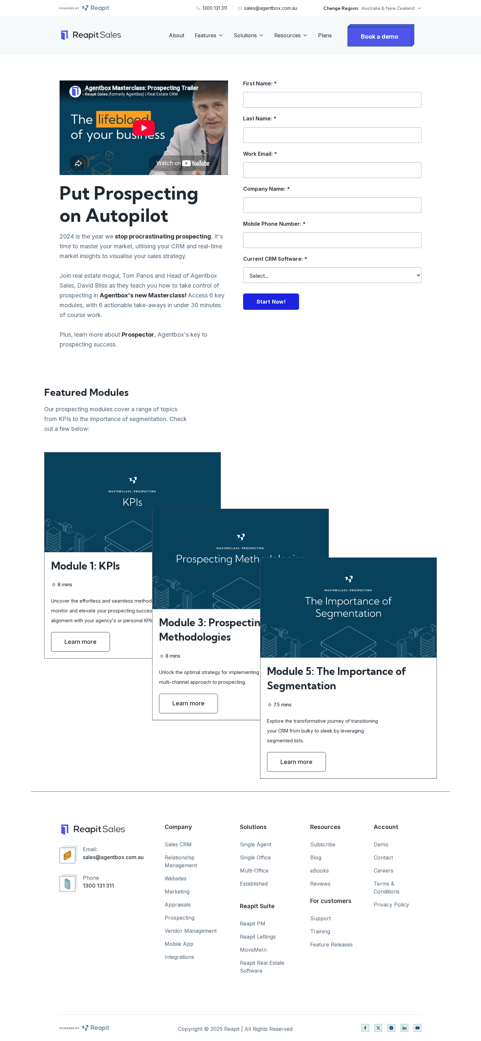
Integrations (179, 957)
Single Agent (255, 844)
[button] (391, 8)
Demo (381, 844)
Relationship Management (181, 861)
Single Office (255, 857)
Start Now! (271, 301)
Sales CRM (178, 844)
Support (320, 918)
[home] (90, 35)
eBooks (319, 870)
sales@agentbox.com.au (113, 857)
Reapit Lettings (258, 936)
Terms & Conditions (387, 887)
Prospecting (179, 917)
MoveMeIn (253, 949)
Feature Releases (331, 944)
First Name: (260, 83)
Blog (315, 857)
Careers (383, 870)
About (176, 35)
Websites (176, 878)
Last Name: (259, 118)
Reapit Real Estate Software (262, 967)
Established (254, 883)
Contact (383, 857)
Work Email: (260, 154)
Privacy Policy (391, 904)
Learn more (80, 642)
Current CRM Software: (275, 259)
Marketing (177, 891)
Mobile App (179, 944)
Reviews (320, 883)
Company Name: (266, 189)
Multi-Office (254, 870)
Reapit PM (252, 923)
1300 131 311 (98, 885)
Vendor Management (191, 930)
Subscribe (322, 844)
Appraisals (178, 904)
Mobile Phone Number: (274, 224)
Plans (325, 35)
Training (320, 931)
